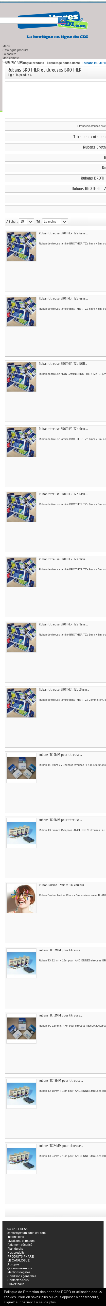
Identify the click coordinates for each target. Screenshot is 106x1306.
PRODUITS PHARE (20, 1256)
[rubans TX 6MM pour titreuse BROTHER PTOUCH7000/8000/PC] (21, 833)
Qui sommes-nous (19, 1268)
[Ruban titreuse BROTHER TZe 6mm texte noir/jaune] (21, 442)
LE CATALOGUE (18, 1260)
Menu (6, 46)
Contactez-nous (18, 1280)
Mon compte (10, 58)
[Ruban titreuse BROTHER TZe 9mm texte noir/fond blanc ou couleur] (21, 638)
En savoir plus (45, 1302)
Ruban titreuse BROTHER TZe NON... (63, 364)
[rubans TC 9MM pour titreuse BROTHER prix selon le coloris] (21, 768)
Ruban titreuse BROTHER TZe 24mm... (64, 689)
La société (9, 54)
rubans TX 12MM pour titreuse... (61, 950)
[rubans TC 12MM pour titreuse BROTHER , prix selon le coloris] (21, 1029)
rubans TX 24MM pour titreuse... (61, 1146)
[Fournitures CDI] (53, 25)
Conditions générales (21, 1276)
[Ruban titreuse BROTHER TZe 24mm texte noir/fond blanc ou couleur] (21, 703)
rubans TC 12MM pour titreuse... (61, 1015)
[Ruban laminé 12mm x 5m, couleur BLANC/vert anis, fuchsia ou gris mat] (21, 898)
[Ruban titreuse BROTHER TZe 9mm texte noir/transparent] (21, 572)
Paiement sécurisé (19, 1244)
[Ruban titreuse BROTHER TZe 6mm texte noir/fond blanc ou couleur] (21, 312)
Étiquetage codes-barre (63, 63)
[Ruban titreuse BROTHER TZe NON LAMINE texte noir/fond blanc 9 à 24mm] (21, 377)
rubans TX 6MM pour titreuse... (60, 820)
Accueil (10, 63)
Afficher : (12, 221)
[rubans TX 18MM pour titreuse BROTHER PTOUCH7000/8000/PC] (21, 1094)
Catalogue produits (15, 50)
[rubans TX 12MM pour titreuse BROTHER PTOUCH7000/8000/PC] (21, 963)
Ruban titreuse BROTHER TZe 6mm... (63, 233)
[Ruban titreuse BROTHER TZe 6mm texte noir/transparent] (21, 246)
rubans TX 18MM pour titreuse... (61, 1080)
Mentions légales (18, 1272)
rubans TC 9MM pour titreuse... (60, 755)
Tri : (38, 221)
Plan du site (15, 1248)
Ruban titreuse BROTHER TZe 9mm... (63, 559)
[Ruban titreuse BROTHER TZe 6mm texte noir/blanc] (21, 507)
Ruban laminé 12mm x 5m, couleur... (62, 885)
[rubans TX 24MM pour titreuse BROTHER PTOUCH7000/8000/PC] (21, 1159)
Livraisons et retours (21, 1241)
